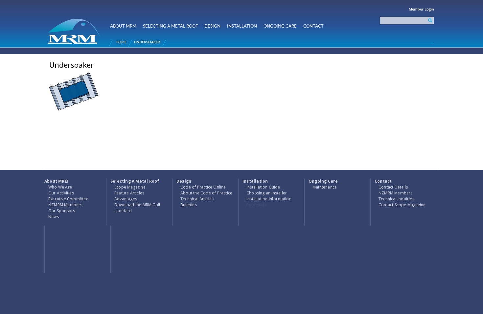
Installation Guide (263, 187)
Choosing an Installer (266, 193)
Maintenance (324, 187)
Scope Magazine (130, 187)
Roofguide (256, 205)
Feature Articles (129, 193)
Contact (313, 26)
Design (212, 26)
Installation (242, 26)
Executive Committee (68, 199)
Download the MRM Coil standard (137, 207)
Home (121, 42)
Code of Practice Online (203, 187)
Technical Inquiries (396, 199)
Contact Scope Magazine (402, 205)
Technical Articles (197, 199)
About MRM (123, 26)
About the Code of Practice (206, 193)
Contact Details (393, 187)
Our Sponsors (61, 210)
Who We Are (60, 187)
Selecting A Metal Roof (170, 26)
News (53, 216)
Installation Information (268, 199)
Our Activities (61, 193)
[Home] (74, 28)
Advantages (125, 199)
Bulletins (188, 205)
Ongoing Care (280, 26)
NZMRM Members (65, 205)
